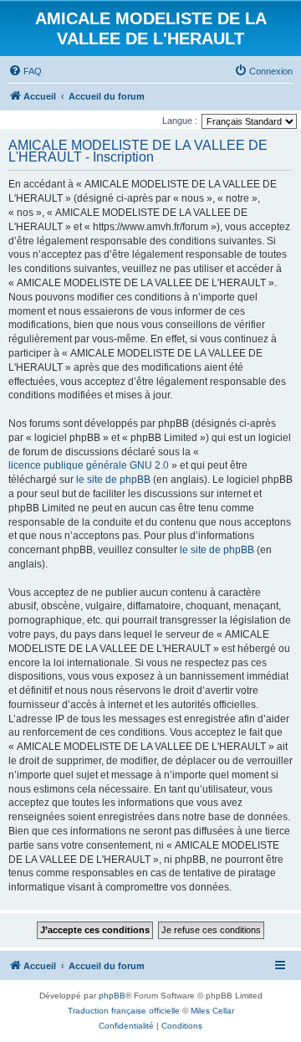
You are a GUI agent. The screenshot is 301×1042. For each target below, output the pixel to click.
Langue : (179, 120)
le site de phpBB (113, 479)
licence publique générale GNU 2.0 (88, 465)
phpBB (112, 995)
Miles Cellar (212, 1010)
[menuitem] (25, 71)
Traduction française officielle (124, 1010)
